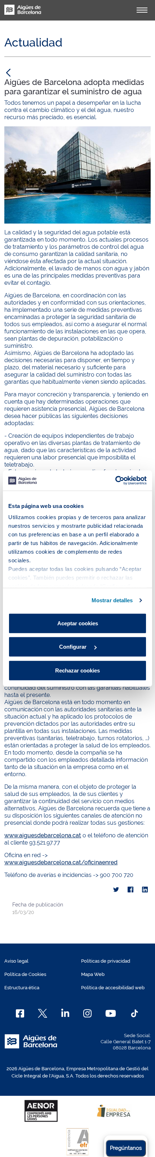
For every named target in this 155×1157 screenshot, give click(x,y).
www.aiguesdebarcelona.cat (42, 835)
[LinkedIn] (145, 890)
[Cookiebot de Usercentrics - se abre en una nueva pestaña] (115, 480)
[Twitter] (116, 890)
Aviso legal (16, 961)
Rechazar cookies (77, 670)
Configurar (73, 647)
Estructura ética (21, 987)
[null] (8, 72)
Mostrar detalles (112, 600)
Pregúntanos (126, 1148)
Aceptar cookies (77, 623)
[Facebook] (130, 890)
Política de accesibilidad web (113, 987)
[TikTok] (134, 1013)
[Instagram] (87, 1013)
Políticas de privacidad (105, 961)
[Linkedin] (65, 1013)
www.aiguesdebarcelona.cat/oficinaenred (61, 862)
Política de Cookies (25, 974)
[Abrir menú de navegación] (142, 10)
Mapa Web (93, 974)
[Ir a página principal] (22, 14)
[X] (42, 1013)
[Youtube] (110, 1013)
